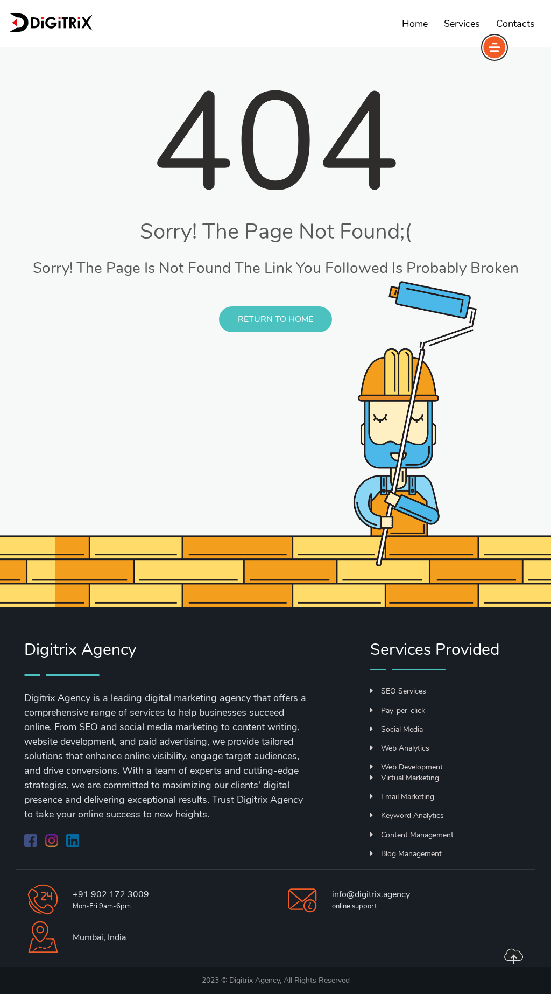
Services (462, 24)
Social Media (402, 729)
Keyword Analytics (412, 815)
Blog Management (411, 854)
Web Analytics (405, 748)
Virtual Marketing (410, 778)
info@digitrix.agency (371, 894)
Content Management (417, 835)
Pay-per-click (403, 710)
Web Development (412, 767)
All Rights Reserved (317, 980)
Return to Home (275, 319)
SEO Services (403, 691)
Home (415, 24)
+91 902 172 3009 (111, 894)
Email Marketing (407, 797)
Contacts (515, 24)
